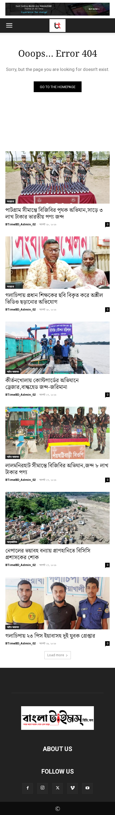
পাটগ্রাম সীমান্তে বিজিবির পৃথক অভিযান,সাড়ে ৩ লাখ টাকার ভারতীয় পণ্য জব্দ (54, 214)
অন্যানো (10, 201)
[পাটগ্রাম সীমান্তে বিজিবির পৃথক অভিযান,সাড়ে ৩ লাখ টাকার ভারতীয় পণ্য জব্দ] (57, 177)
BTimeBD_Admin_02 (20, 224)
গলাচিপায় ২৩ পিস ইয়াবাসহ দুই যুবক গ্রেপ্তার (50, 636)
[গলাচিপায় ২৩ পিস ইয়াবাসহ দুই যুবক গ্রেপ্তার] (57, 603)
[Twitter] (57, 788)
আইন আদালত (13, 371)
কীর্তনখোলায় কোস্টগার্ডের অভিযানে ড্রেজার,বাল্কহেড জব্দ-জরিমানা (42, 384)
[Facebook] (27, 788)
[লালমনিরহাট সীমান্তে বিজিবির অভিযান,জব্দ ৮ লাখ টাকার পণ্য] (57, 433)
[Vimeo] (72, 788)
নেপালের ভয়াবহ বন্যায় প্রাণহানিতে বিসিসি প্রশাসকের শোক (47, 554)
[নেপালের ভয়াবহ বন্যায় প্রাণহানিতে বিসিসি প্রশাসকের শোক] (57, 518)
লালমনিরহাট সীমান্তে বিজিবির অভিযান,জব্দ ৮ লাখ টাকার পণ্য (56, 469)
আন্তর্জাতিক (12, 542)
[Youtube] (87, 788)
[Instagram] (42, 788)
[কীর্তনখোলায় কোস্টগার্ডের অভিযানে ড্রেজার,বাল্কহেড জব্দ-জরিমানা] (57, 348)
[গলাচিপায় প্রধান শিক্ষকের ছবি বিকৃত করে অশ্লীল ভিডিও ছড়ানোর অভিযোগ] (57, 262)
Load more (55, 655)
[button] (9, 25)
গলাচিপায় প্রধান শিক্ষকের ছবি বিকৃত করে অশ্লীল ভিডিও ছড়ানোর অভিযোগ (54, 299)
